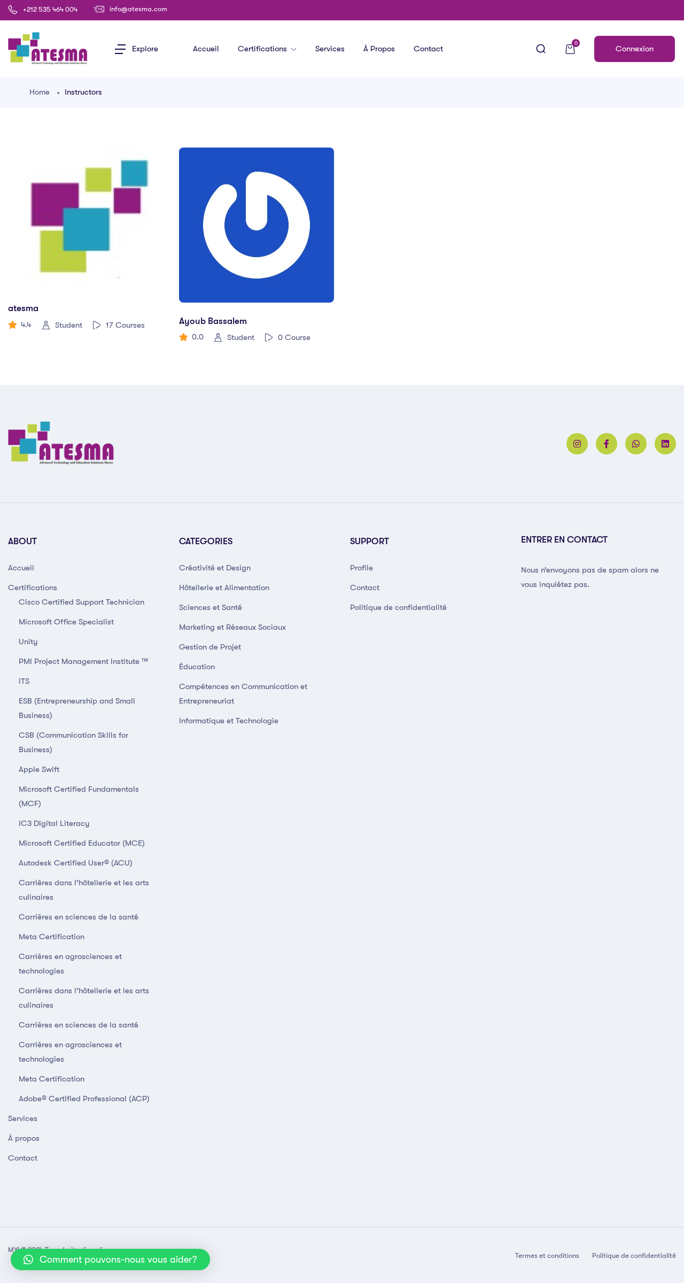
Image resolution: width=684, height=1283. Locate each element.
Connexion (635, 48)
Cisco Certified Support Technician (81, 602)
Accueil (206, 48)
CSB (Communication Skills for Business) (73, 742)
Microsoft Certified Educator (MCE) (82, 843)
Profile (361, 568)
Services (330, 48)
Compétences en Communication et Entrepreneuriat (243, 694)
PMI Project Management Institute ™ (83, 661)
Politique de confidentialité (398, 607)
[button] (110, 1259)
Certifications (263, 48)
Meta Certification (51, 936)
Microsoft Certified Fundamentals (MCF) (79, 796)
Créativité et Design (215, 568)
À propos (379, 48)
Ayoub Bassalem (213, 321)
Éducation (197, 666)
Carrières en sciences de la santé (78, 917)
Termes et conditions (547, 1255)
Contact (428, 48)
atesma (23, 308)
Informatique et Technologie (228, 720)
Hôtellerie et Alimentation (224, 587)
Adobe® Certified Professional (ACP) (84, 1098)
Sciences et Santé (210, 607)
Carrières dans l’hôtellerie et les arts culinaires (84, 890)
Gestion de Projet (210, 647)
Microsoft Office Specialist (66, 622)
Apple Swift (39, 769)
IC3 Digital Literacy (54, 823)
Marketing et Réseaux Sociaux (232, 627)
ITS (24, 681)
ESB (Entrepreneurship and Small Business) (77, 708)
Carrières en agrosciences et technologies (70, 964)
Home (39, 92)
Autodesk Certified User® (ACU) (76, 863)
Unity (28, 641)
